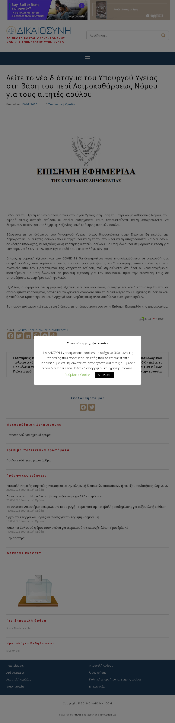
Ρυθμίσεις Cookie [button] (77, 375)
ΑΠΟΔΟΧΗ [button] (104, 375)
